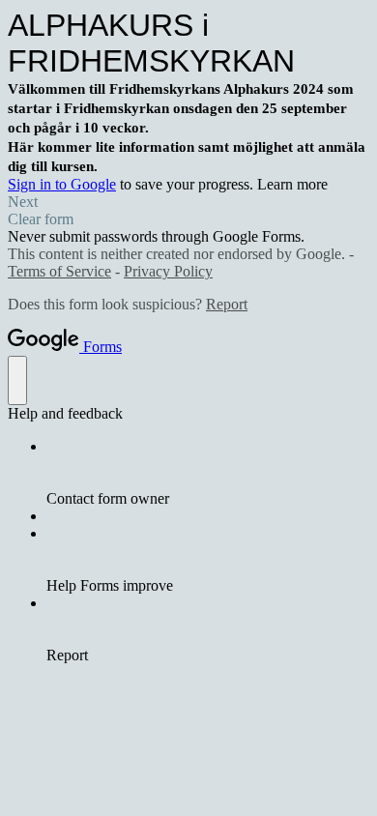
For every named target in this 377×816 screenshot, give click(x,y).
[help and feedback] (17, 380)
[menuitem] (207, 473)
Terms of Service (59, 271)
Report (226, 304)
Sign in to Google (62, 184)
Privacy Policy (168, 271)
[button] (188, 202)
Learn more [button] (292, 184)
